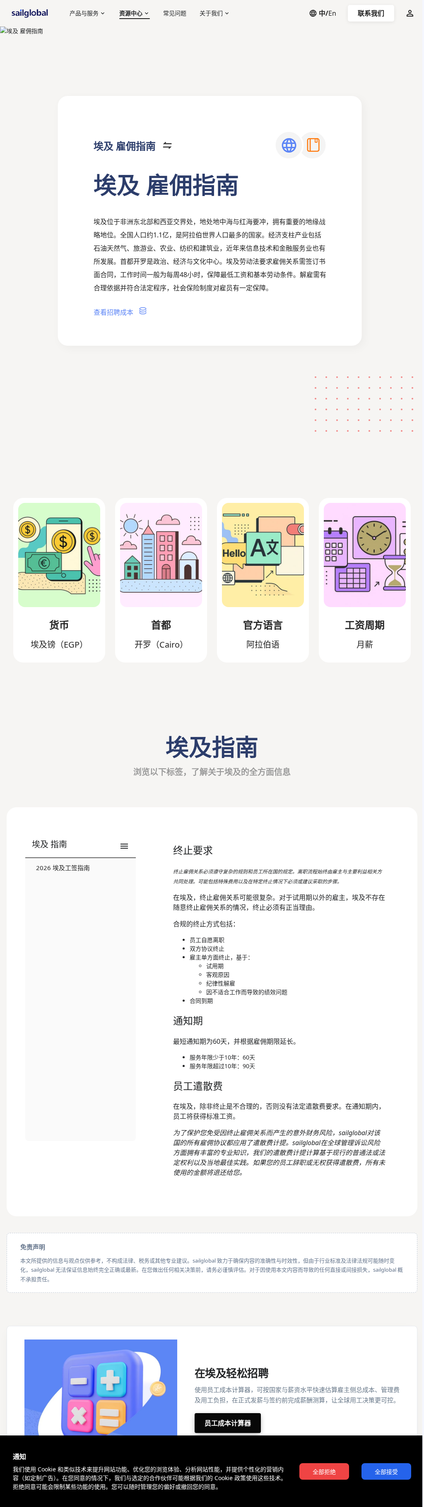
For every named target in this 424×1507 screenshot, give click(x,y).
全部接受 (386, 1472)
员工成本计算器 (228, 1423)
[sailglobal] (31, 13)
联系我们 (371, 13)
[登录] (409, 13)
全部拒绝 (324, 1472)
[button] (80, 846)
